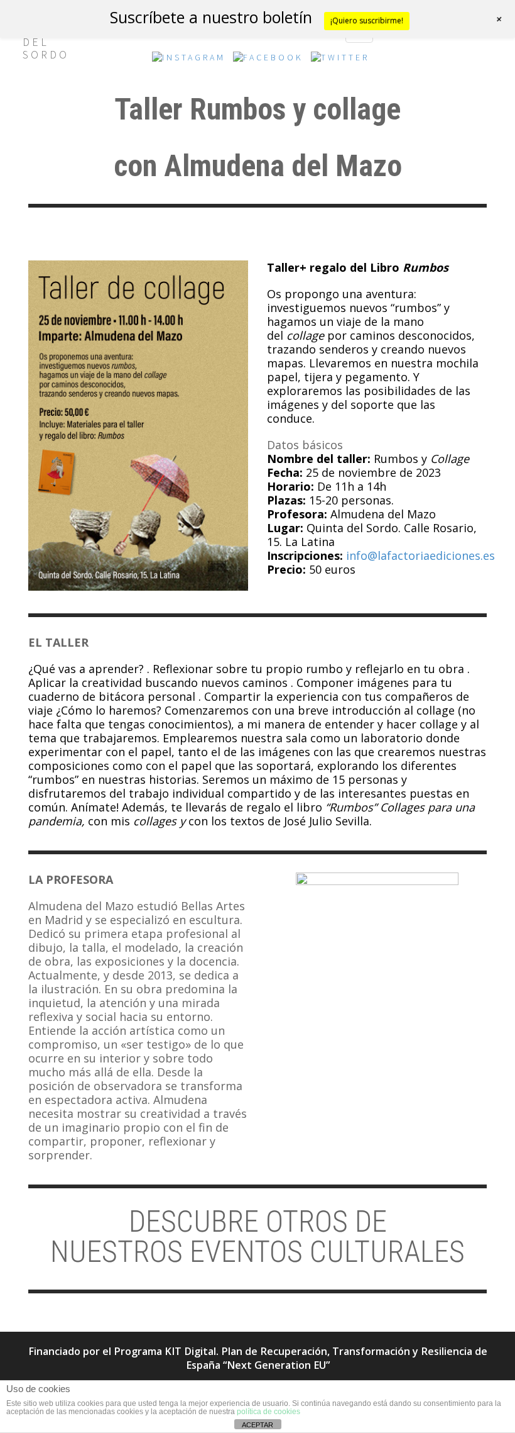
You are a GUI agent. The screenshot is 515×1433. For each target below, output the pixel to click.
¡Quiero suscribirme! (366, 20)
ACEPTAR (257, 1425)
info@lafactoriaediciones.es (420, 555)
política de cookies (268, 1411)
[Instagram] (188, 61)
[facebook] (268, 61)
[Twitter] (340, 61)
